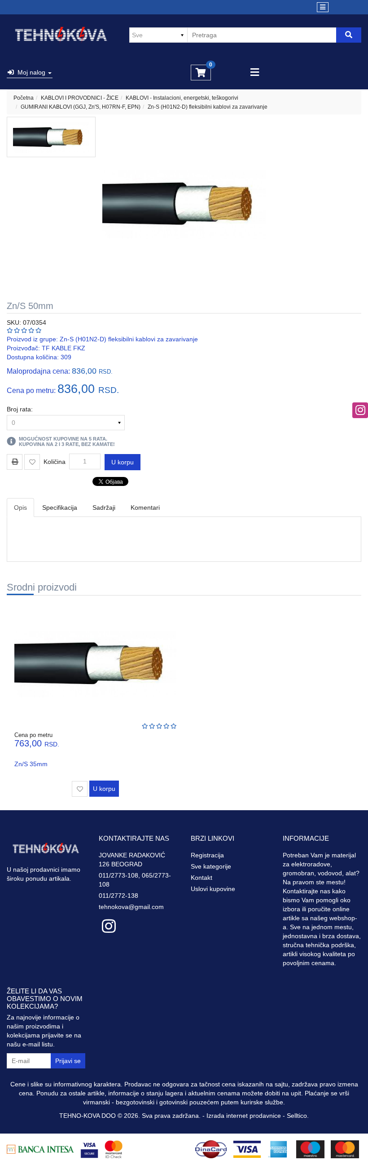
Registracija (207, 855)
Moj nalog (30, 72)
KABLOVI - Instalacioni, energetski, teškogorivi (182, 98)
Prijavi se (68, 1060)
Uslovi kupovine (213, 888)
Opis (20, 507)
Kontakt (201, 877)
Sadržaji (103, 507)
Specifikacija (59, 507)
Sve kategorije (211, 866)
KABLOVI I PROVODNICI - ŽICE (79, 98)
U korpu (122, 462)
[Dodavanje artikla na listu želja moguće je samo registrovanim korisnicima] (32, 462)
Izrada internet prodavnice (243, 1115)
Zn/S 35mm (31, 764)
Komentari (145, 507)
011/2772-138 (118, 895)
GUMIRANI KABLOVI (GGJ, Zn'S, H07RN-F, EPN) (80, 107)
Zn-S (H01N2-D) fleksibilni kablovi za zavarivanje (207, 107)
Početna (23, 98)
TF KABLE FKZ (63, 348)
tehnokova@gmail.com (131, 906)
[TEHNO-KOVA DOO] (61, 35)
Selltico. (298, 1115)
